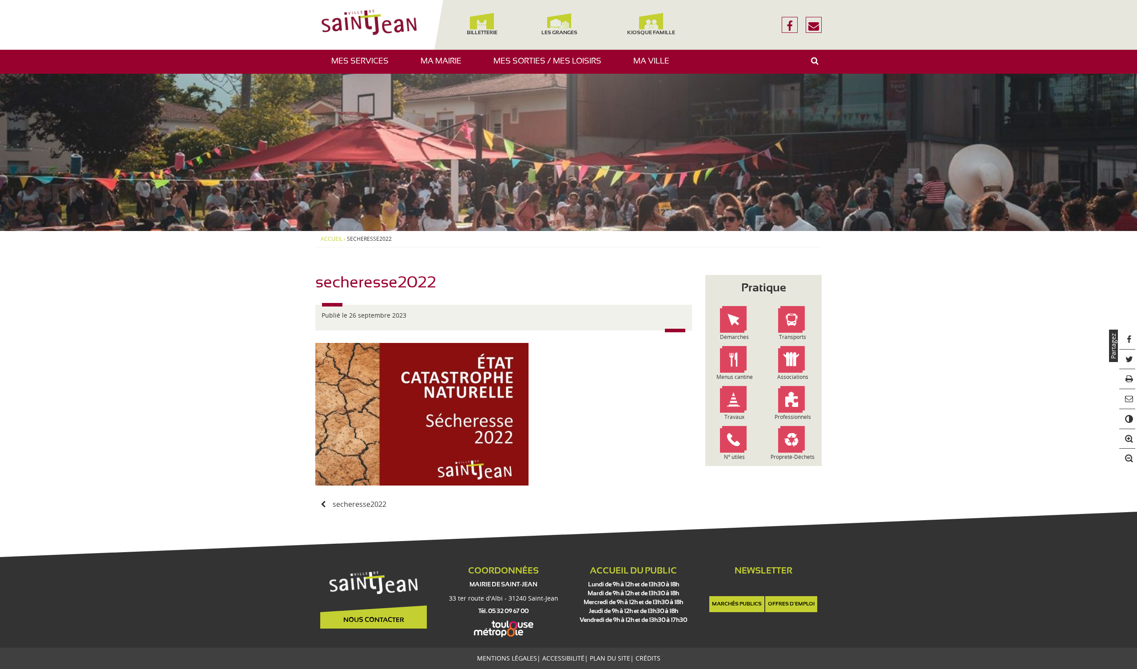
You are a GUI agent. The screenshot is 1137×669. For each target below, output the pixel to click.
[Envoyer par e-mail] (1127, 399)
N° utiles (734, 457)
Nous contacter (373, 620)
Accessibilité (563, 658)
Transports (792, 337)
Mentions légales (507, 658)
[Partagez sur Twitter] (1127, 359)
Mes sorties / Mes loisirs (550, 65)
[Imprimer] (1127, 379)
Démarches (734, 337)
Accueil (331, 239)
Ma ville (654, 65)
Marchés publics (737, 604)
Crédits (648, 658)
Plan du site (610, 658)
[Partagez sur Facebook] (1127, 339)
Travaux (734, 417)
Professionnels (793, 417)
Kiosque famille (651, 33)
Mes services (363, 65)
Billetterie (481, 33)
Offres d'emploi (791, 604)
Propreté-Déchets (793, 457)
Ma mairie (444, 65)
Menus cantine (734, 377)
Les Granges (559, 33)
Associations (792, 377)
